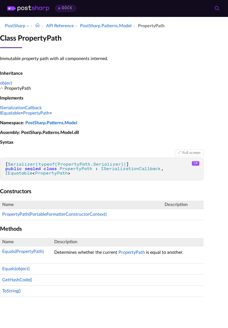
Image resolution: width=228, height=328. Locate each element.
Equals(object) (15, 269)
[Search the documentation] (216, 8)
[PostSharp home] (28, 8)
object (6, 83)
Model (71, 123)
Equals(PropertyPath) (23, 251)
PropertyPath (36, 113)
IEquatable (10, 113)
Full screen (191, 153)
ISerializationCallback (21, 108)
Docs (67, 8)
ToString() (11, 291)
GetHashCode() (17, 280)
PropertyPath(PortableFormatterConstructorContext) (54, 214)
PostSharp (35, 123)
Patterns (55, 123)
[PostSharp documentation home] (37, 26)
